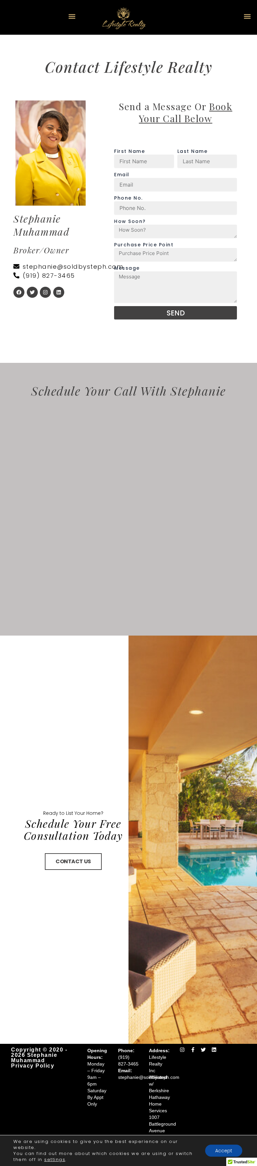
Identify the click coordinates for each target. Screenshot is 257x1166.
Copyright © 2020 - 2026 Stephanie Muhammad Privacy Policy (39, 1058)
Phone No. (128, 198)
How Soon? (130, 221)
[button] (71, 16)
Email (122, 174)
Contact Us (73, 861)
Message (127, 268)
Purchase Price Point (143, 244)
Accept (223, 1150)
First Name (129, 151)
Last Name (192, 151)
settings (54, 1160)
